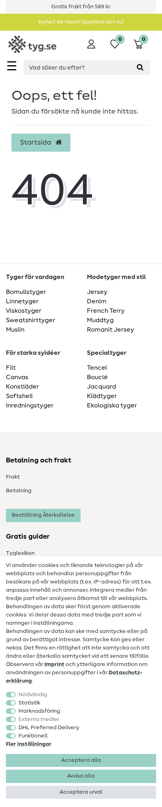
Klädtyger (102, 396)
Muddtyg (100, 320)
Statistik (29, 703)
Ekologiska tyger (112, 405)
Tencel (97, 368)
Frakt (13, 477)
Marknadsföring (39, 711)
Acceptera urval (81, 792)
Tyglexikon (20, 553)
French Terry (106, 311)
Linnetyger (22, 301)
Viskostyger (23, 311)
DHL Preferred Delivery (48, 727)
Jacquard (101, 386)
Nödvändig (32, 694)
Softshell (19, 396)
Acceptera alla (81, 760)
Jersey (97, 292)
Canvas (17, 377)
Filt (11, 368)
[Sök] (140, 67)
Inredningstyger (29, 405)
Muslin (15, 329)
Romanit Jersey (110, 329)
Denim (97, 301)
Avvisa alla (81, 776)
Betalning (18, 490)
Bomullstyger (26, 292)
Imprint (54, 664)
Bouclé (97, 377)
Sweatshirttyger (30, 320)
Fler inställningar (29, 744)
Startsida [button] (36, 142)
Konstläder (22, 386)
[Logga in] (91, 44)
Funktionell (33, 736)
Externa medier (38, 719)
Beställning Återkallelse (43, 515)
